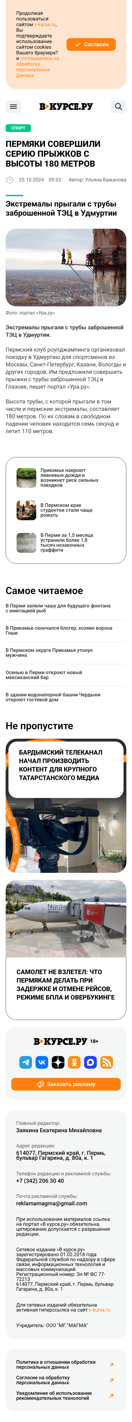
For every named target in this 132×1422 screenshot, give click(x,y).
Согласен (96, 44)
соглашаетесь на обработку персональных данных (37, 67)
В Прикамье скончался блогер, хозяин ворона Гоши (59, 631)
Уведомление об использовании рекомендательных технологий (54, 1396)
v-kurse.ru (45, 25)
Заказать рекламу (71, 1084)
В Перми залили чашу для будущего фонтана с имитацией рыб (58, 608)
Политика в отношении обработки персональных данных (56, 1365)
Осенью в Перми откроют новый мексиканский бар (44, 675)
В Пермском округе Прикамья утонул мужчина (49, 653)
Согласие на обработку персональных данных (43, 1380)
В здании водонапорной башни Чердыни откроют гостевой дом (53, 697)
